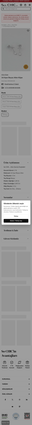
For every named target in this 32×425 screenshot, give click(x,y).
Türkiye (16, 216)
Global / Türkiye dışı (16, 221)
